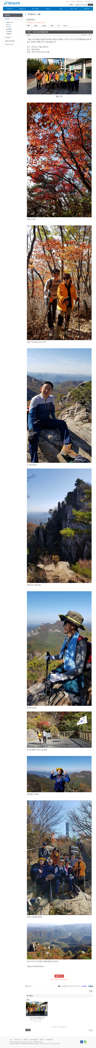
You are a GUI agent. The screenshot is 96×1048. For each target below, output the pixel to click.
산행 (79, 986)
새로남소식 (22, 9)
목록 (91, 991)
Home (11, 1039)
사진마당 (7, 18)
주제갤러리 (9, 27)
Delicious (92, 986)
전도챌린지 (9, 33)
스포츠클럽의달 (64, 986)
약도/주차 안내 (18, 1039)
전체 (28, 25)
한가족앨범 (9, 31)
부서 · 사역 (73, 9)
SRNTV (67, 1)
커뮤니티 (86, 9)
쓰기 (91, 1030)
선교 (61, 9)
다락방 (51, 25)
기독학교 (44, 25)
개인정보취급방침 (33, 1039)
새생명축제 (9, 29)
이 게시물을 (83, 986)
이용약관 (25, 1039)
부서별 (65, 25)
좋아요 (60, 976)
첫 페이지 (54, 1027)
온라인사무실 (79, 1)
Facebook (90, 986)
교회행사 (36, 25)
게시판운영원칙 (49, 1039)
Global (73, 1)
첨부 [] (29, 986)
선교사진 (8, 24)
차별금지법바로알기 (10, 41)
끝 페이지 (63, 1027)
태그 (29, 1030)
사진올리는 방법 (30, 19)
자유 (58, 25)
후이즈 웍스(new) (89, 1)
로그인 (71, 4)
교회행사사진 (9, 22)
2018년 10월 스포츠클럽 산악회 (40, 32)
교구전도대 (7, 37)
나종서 (28, 35)
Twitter (88, 986)
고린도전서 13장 (9, 44)
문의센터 (42, 1039)
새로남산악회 (71, 986)
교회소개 (9, 9)
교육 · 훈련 (35, 9)
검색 (27, 1030)
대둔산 (75, 986)
